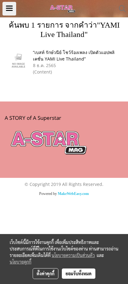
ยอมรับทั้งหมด (79, 273)
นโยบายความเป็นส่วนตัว (73, 255)
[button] (120, 8)
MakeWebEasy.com (73, 194)
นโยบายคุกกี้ (20, 261)
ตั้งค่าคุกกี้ (45, 273)
